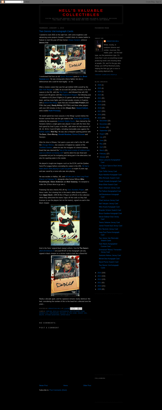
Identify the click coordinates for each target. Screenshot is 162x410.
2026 (100, 85)
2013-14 (56, 311)
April (101, 147)
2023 (100, 95)
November (104, 124)
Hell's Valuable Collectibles (81, 12)
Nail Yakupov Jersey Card (108, 203)
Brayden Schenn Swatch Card (110, 210)
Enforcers (54, 313)
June (102, 140)
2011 (100, 283)
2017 (100, 111)
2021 (100, 98)
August (102, 134)
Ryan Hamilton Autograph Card (110, 175)
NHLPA (41, 314)
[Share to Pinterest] (81, 308)
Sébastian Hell (112, 41)
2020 (100, 101)
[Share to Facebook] (78, 308)
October (103, 127)
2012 (100, 279)
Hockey (63, 313)
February (103, 154)
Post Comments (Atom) (58, 390)
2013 (100, 276)
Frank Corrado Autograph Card (110, 181)
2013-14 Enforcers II (46, 251)
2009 (100, 289)
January (103, 157)
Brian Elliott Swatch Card (108, 184)
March (102, 150)
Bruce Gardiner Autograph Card (110, 213)
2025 (100, 88)
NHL (85, 313)
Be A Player (75, 311)
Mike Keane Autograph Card (109, 207)
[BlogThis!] (73, 308)
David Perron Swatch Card (108, 262)
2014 (100, 273)
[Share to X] (76, 308)
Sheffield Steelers (45, 147)
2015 (100, 118)
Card (83, 311)
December (104, 121)
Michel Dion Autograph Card (109, 259)
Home (65, 385)
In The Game (72, 313)
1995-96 (49, 311)
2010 (100, 286)
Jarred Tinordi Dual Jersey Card (110, 226)
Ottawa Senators (74, 40)
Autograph (64, 311)
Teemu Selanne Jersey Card (109, 222)
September (104, 131)
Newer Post (43, 385)
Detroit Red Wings (50, 103)
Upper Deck (65, 314)
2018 (100, 108)
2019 (100, 105)
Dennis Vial (44, 313)
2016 (100, 115)
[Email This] (71, 308)
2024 (100, 91)
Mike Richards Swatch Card (109, 178)
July (101, 137)
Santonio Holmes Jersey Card (110, 255)
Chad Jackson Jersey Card (109, 200)
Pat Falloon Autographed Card (110, 191)
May (101, 144)
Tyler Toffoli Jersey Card (108, 171)
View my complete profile (106, 74)
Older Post (87, 385)
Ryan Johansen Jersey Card (109, 188)
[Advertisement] (109, 334)
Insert (80, 313)
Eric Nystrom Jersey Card (108, 229)
